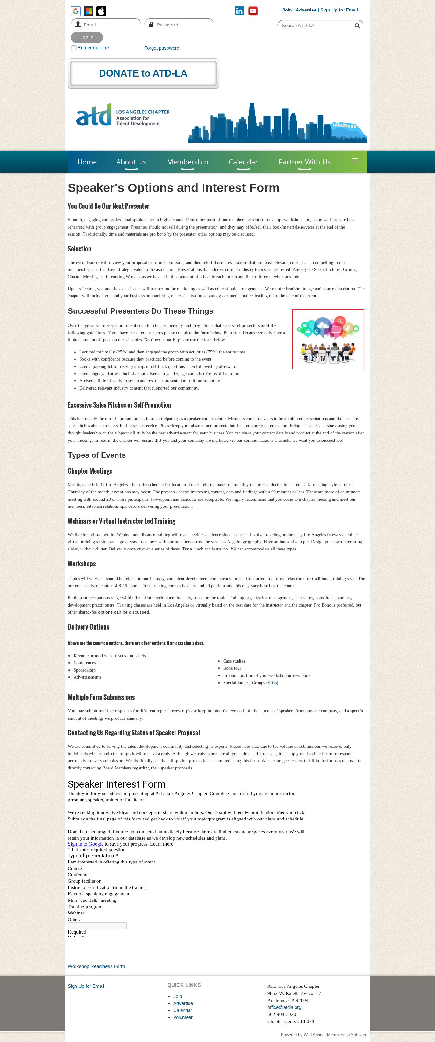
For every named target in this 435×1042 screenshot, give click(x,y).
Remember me (93, 47)
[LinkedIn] (239, 11)
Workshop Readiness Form (96, 966)
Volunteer (183, 1017)
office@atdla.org (284, 1007)
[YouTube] (253, 11)
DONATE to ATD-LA (143, 73)
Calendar (182, 1010)
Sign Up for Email (86, 986)
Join (287, 9)
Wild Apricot (315, 1034)
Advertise (306, 9)
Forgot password (161, 48)
